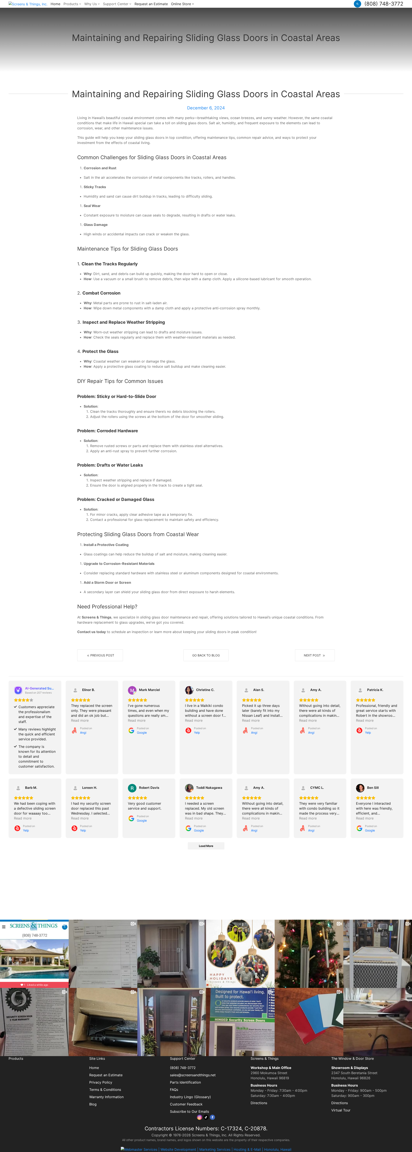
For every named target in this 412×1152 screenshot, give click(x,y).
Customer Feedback (186, 1104)
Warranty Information (106, 1097)
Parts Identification (185, 1082)
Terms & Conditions (105, 1089)
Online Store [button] (181, 4)
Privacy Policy (100, 1082)
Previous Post (102, 655)
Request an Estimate (151, 4)
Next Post (313, 655)
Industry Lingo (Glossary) (190, 1097)
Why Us (91, 4)
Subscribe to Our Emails (189, 1111)
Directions (259, 1103)
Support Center (116, 4)
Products (71, 4)
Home (55, 4)
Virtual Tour (340, 1110)
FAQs (174, 1089)
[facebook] (212, 1117)
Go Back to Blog (206, 655)
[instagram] (199, 1117)
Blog (93, 1104)
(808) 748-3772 (383, 4)
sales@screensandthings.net (193, 1075)
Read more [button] (80, 720)
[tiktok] (206, 1117)
